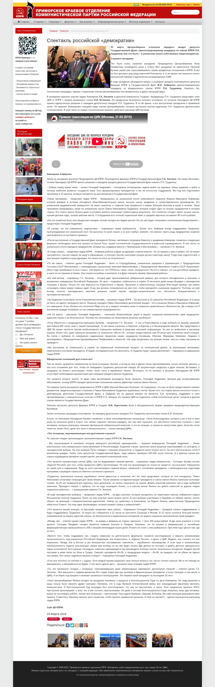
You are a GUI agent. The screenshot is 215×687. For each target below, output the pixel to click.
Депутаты (70, 21)
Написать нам (183, 4)
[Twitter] (72, 625)
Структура (54, 21)
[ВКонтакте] (68, 625)
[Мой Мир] (81, 625)
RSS (136, 5)
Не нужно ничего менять (26, 344)
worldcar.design (133, 675)
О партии (39, 21)
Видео (67, 619)
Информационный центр (111, 21)
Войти (196, 4)
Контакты (160, 21)
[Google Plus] (86, 625)
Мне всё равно (27, 338)
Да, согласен (26, 334)
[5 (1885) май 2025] (28, 288)
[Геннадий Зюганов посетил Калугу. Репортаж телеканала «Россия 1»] (28, 251)
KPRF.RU (53, 619)
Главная (24, 21)
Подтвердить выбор (29, 350)
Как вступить (86, 21)
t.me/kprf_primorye (24, 117)
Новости (64, 31)
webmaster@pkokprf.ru (108, 675)
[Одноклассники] (77, 625)
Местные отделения (140, 21)
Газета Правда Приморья (28, 265)
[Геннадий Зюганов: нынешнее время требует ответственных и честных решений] (28, 232)
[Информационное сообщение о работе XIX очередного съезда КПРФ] (28, 147)
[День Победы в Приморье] (28, 167)
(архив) (26, 312)
